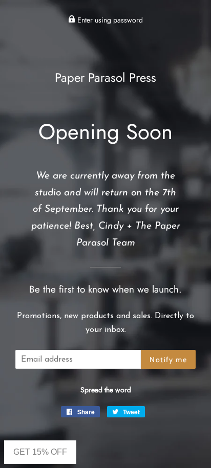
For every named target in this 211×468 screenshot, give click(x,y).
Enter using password (109, 20)
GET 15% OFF (40, 452)
